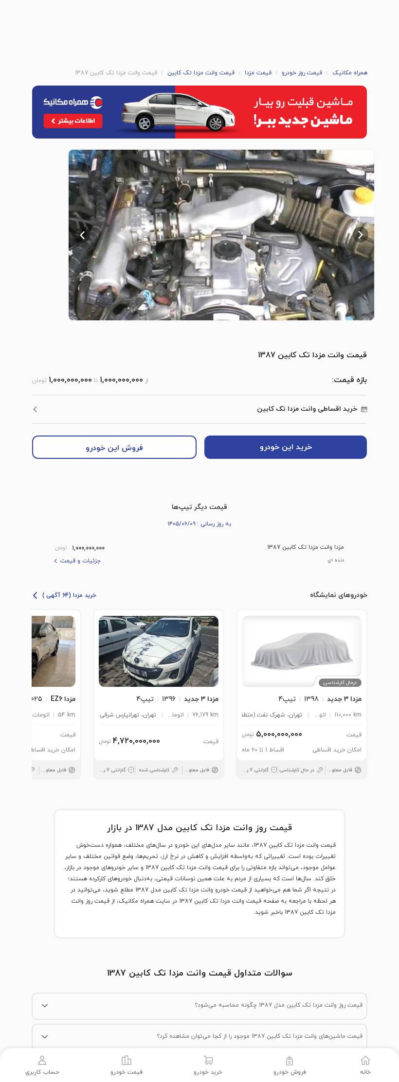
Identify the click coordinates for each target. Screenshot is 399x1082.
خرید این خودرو (286, 447)
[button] (221, 235)
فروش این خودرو (114, 448)
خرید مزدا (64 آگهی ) (69, 595)
